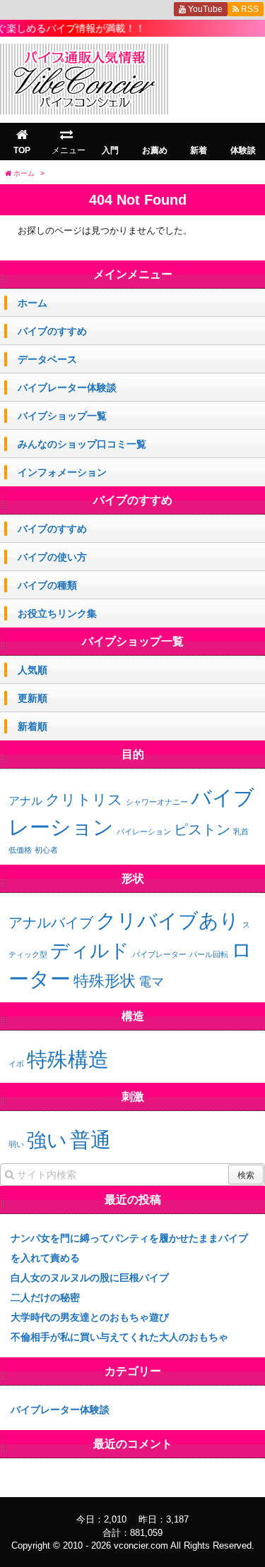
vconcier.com (141, 1545)
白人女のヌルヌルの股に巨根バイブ (90, 1277)
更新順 (32, 698)
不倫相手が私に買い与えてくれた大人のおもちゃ (119, 1337)
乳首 (241, 831)
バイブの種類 (47, 585)
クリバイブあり (168, 921)
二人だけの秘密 (45, 1297)
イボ (16, 1063)
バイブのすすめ (52, 331)
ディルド (89, 950)
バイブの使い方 (52, 557)
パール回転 (208, 954)
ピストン (202, 829)
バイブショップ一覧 (62, 416)
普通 (90, 1139)
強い (47, 1140)
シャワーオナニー (157, 802)
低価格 (20, 850)
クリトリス (84, 799)
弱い (16, 1144)
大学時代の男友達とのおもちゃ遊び (90, 1317)
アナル (25, 801)
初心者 (46, 850)
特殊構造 (68, 1059)
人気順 (32, 670)
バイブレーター (159, 954)
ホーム (32, 303)
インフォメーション (62, 472)
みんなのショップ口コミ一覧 (82, 444)
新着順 (32, 726)
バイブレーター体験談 (67, 387)
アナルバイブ (50, 922)
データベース (47, 359)
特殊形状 (104, 981)
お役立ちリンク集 (57, 613)
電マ (151, 982)
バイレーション (144, 831)
